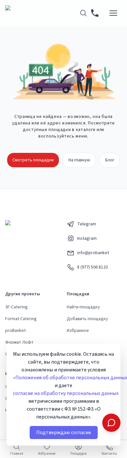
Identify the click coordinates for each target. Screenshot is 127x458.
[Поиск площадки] (83, 13)
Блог (109, 160)
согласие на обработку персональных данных (66, 393)
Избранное (78, 330)
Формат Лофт (19, 342)
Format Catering (21, 319)
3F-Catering (16, 307)
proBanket (15, 330)
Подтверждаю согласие (63, 432)
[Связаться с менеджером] (111, 423)
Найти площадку (83, 307)
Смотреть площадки (33, 160)
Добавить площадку (87, 319)
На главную (79, 160)
